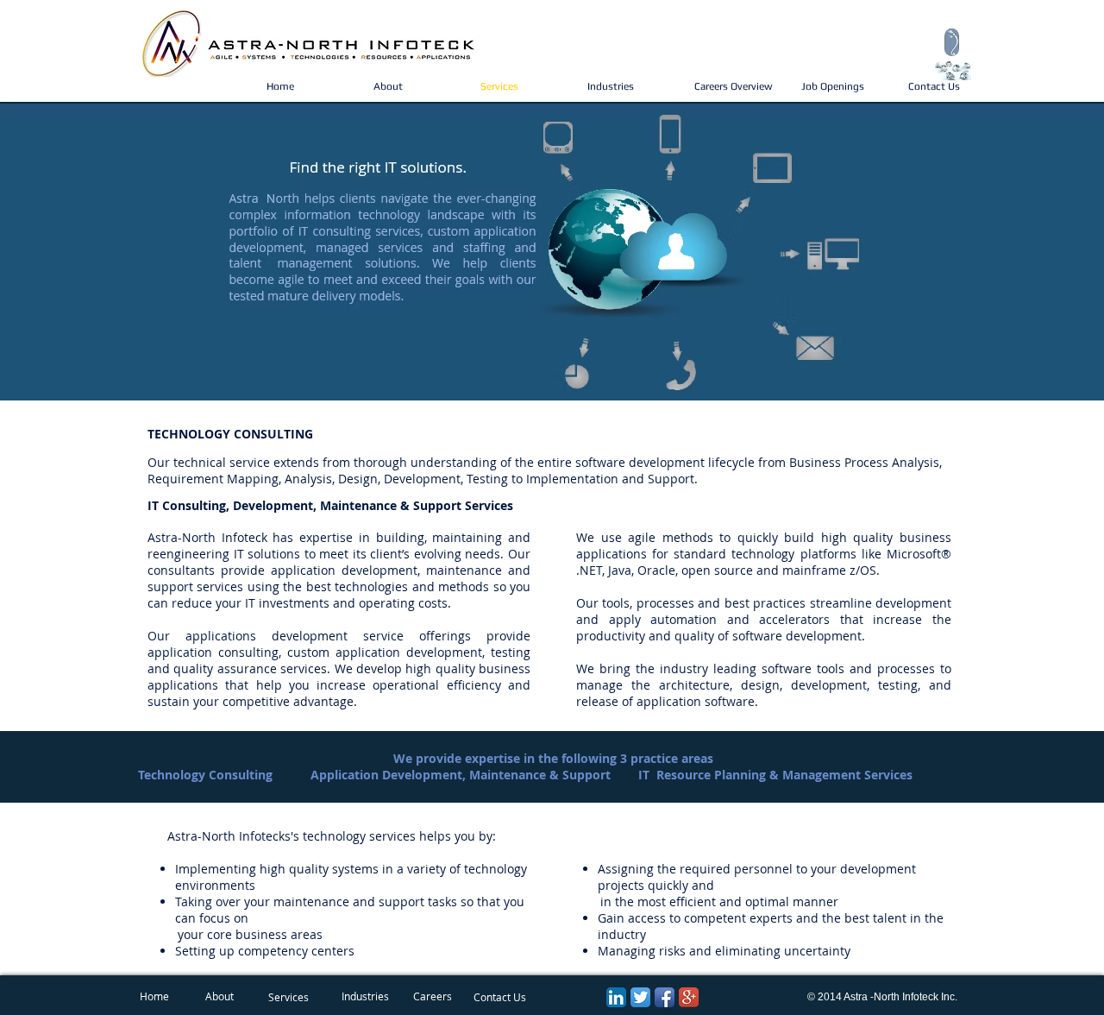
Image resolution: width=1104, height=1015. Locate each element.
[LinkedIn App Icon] (616, 997)
